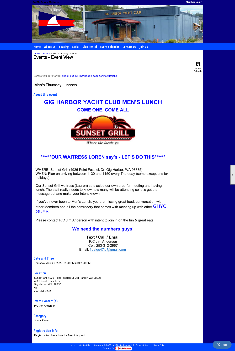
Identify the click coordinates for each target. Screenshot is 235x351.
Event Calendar (109, 47)
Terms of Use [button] (142, 345)
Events (46, 53)
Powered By (109, 348)
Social (75, 47)
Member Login (194, 2)
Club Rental (90, 47)
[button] (49, 46)
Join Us (144, 47)
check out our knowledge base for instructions (89, 75)
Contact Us (129, 47)
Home (37, 47)
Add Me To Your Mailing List (46, 2)
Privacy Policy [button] (158, 345)
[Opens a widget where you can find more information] (222, 345)
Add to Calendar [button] (198, 66)
